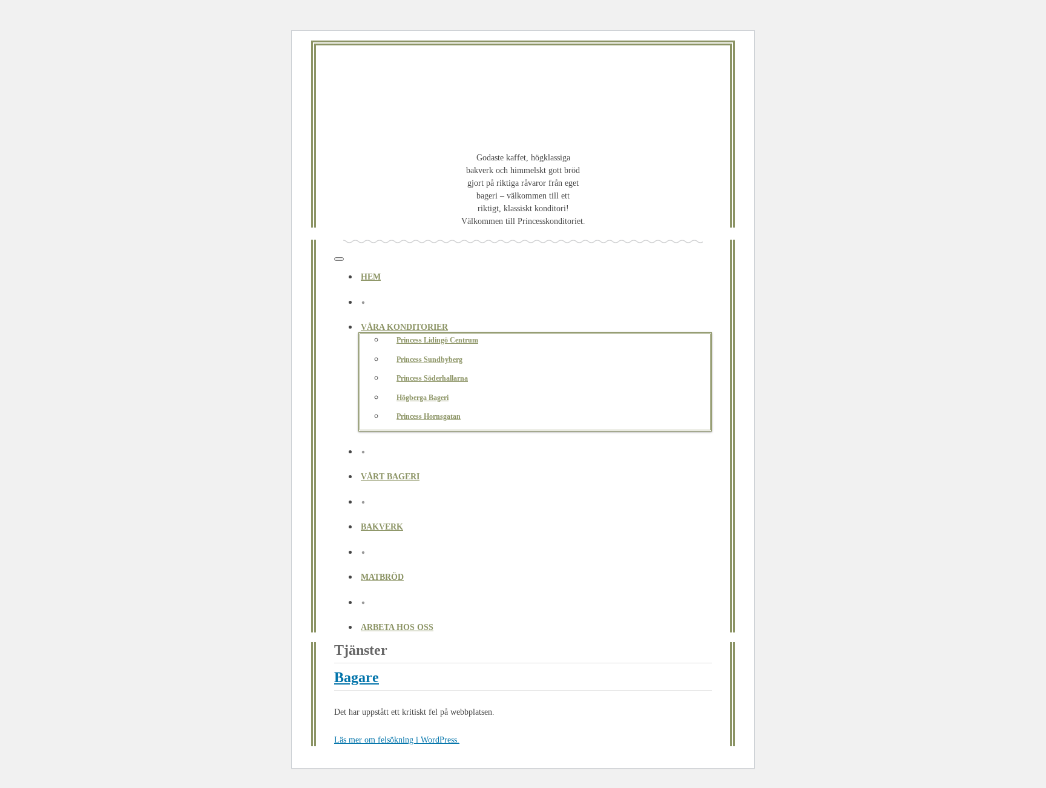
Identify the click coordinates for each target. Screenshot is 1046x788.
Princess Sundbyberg (429, 359)
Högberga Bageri (422, 397)
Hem (371, 276)
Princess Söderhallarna (432, 378)
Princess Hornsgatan (428, 416)
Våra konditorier (404, 327)
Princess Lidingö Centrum (437, 340)
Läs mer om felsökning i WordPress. (396, 739)
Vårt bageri (390, 476)
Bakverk (382, 526)
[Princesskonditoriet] (523, 106)
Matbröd (382, 577)
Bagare (356, 677)
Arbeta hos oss (397, 627)
